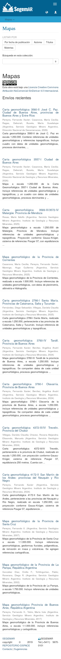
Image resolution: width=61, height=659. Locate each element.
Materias (8, 47)
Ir (55, 61)
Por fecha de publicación (17, 42)
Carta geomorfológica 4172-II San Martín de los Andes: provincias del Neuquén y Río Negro (30, 477)
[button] (47, 12)
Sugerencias (20, 649)
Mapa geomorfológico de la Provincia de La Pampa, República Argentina (30, 566)
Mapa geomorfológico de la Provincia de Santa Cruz (30, 522)
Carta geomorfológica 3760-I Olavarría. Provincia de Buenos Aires (30, 385)
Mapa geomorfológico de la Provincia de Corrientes (30, 258)
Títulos (49, 42)
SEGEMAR (8, 638)
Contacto (7, 649)
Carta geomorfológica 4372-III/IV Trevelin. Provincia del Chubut (30, 429)
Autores (38, 42)
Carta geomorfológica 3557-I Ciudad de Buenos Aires (30, 160)
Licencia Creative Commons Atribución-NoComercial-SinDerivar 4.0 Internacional (30, 88)
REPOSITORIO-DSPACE (16, 645)
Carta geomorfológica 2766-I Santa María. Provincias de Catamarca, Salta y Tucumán (30, 301)
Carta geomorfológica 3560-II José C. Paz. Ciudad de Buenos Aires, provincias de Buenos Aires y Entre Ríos (30, 112)
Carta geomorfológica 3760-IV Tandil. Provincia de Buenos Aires (30, 341)
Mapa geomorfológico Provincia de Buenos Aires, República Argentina (30, 606)
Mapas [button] (9, 19)
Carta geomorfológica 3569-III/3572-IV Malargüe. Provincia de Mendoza (30, 211)
